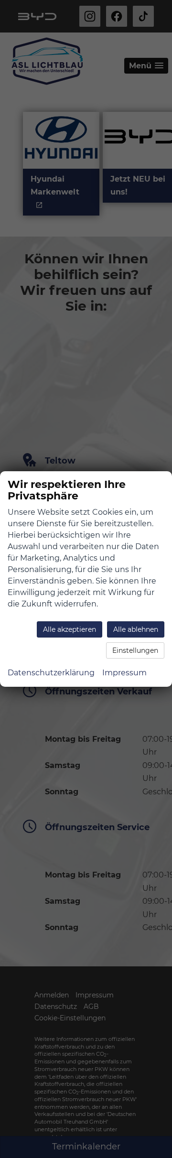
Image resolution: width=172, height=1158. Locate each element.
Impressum (124, 672)
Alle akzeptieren (69, 629)
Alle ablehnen (135, 629)
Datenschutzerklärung (51, 672)
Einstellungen (135, 650)
